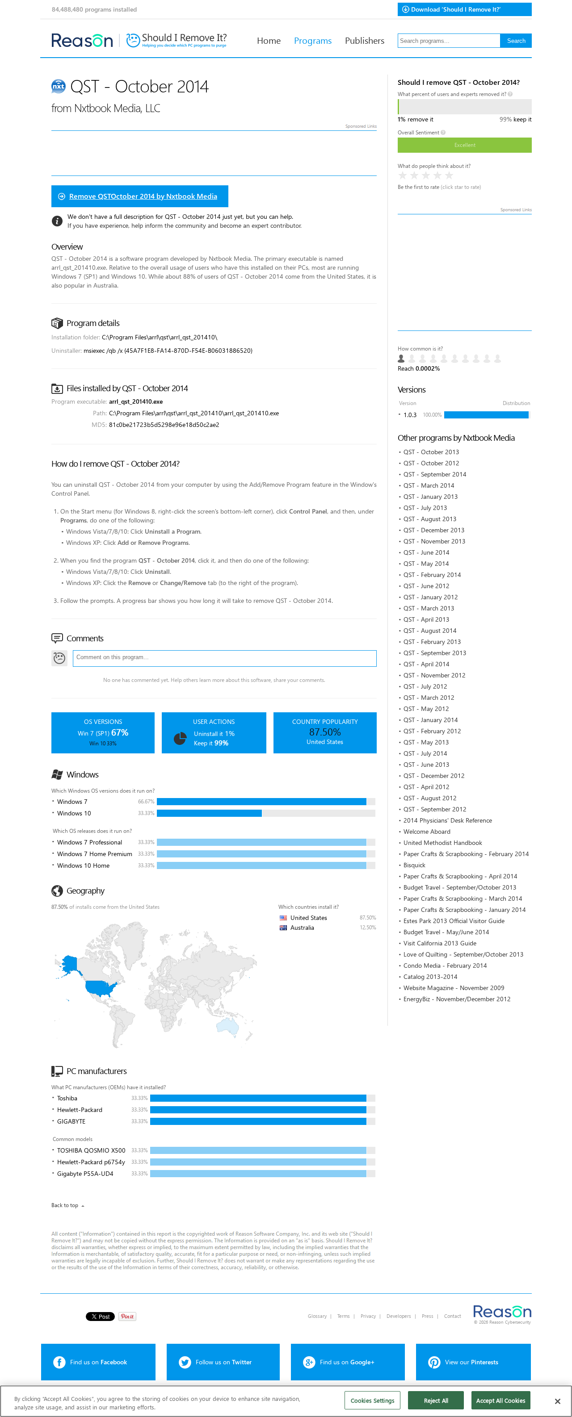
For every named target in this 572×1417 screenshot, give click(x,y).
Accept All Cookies (500, 1400)
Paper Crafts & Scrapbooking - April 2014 (460, 876)
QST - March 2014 (429, 485)
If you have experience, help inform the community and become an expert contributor (184, 225)
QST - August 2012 (430, 798)
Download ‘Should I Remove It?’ (456, 9)
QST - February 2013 (432, 641)
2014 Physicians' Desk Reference (448, 820)
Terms (343, 1316)
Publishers (364, 39)
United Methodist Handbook (443, 842)
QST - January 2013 (431, 496)
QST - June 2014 (427, 552)
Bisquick (414, 865)
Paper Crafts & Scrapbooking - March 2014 (463, 898)
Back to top (64, 1205)
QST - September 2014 (435, 474)
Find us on (98, 1362)
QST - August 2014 (430, 630)
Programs (313, 39)
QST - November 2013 (435, 541)
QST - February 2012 (432, 731)
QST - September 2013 (435, 652)
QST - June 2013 (427, 764)
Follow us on (224, 1362)
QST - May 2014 (426, 563)
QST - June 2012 (427, 585)
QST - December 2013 (434, 530)
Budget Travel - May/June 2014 (446, 932)
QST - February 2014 (432, 574)
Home (269, 39)
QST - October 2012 (431, 463)
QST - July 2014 (425, 753)
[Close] (558, 1401)
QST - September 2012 (435, 809)
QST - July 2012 (425, 686)
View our (471, 1362)
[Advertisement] (465, 272)
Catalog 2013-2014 (431, 976)
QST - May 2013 (426, 742)
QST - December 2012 (434, 775)
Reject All (436, 1400)
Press (427, 1316)
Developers (399, 1316)
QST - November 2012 (435, 675)
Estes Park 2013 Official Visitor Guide (454, 920)
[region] (286, 1401)
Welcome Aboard (427, 831)
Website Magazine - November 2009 (454, 987)
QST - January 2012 (431, 597)
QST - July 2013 (425, 507)
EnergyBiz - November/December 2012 (457, 999)
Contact (452, 1316)
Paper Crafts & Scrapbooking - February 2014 (466, 853)
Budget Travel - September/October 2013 (460, 887)
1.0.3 (410, 414)
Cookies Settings (373, 1400)
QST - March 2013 (429, 608)
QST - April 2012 (427, 786)
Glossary (317, 1316)
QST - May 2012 (426, 708)
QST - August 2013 (430, 518)
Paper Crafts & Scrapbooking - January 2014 (465, 909)
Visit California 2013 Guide (440, 943)
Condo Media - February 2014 (445, 965)
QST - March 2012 (429, 697)
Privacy (368, 1316)
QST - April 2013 (427, 619)
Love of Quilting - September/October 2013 (464, 954)
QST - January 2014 (431, 719)
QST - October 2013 (431, 451)
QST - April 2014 (427, 664)
